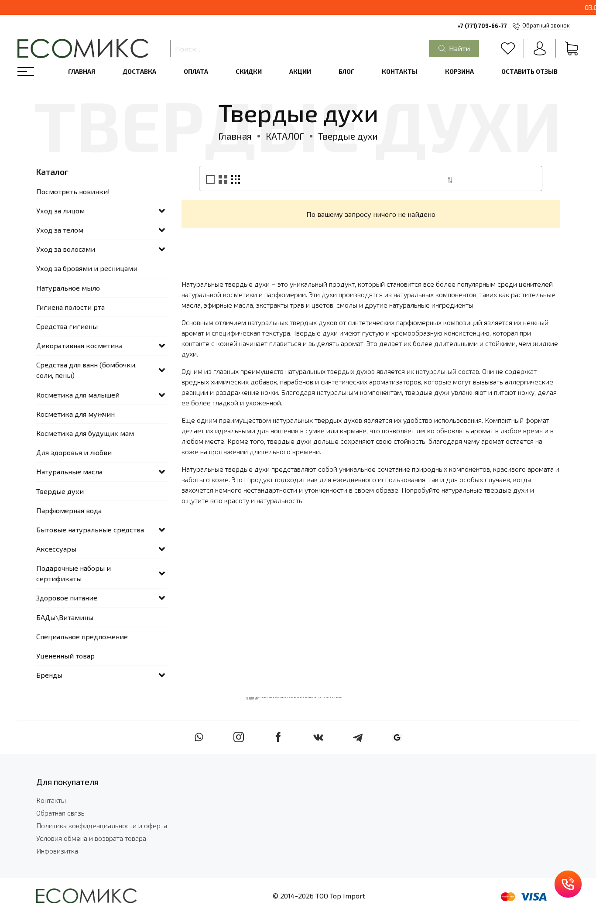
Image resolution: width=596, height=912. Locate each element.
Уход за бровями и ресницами (86, 268)
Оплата (196, 71)
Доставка (139, 71)
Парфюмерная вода (69, 510)
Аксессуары (56, 549)
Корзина (459, 71)
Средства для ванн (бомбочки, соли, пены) (86, 369)
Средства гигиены (67, 326)
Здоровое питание (66, 597)
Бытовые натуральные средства (90, 529)
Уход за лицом (60, 210)
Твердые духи (60, 491)
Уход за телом (59, 230)
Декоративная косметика (79, 345)
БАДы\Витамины (64, 617)
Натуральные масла (69, 471)
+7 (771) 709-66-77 (482, 25)
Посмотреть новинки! (73, 191)
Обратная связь (60, 813)
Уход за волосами (65, 249)
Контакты (400, 71)
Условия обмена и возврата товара (91, 838)
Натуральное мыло (68, 288)
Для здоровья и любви (74, 452)
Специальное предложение (82, 636)
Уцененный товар (65, 655)
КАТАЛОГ (285, 135)
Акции (300, 71)
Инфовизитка (57, 851)
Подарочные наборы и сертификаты (73, 573)
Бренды (49, 675)
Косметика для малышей (78, 395)
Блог (346, 71)
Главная (81, 71)
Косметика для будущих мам (85, 433)
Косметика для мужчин (75, 414)
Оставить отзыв (529, 71)
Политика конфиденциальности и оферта (101, 825)
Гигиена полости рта (70, 307)
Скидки (249, 71)
